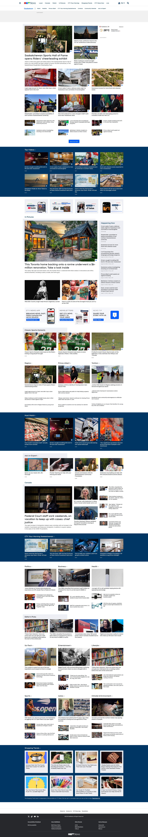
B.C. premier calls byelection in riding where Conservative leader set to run (85, 502)
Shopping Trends (87, 3)
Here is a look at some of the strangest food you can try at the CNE (79, 302)
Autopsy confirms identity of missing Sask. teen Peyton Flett (72, 385)
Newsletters (85, 811)
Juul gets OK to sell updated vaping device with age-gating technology (106, 589)
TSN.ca (77, 828)
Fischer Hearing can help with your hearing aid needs (60, 473)
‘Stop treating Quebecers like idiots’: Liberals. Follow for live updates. (116, 498)
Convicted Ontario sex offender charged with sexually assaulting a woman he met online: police (115, 524)
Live (107, 3)
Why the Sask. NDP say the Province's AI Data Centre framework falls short (61, 189)
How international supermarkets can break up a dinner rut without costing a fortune (113, 676)
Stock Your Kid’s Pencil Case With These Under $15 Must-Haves (61, 790)
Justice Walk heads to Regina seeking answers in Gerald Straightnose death (107, 385)
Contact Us (69, 811)
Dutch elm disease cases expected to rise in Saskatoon (111, 167)
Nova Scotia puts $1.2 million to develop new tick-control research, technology (45, 675)
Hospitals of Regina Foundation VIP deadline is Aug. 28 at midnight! (111, 554)
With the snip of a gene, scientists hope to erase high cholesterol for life (112, 605)
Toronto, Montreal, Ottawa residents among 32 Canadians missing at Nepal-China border (85, 523)
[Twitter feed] (29, 816)
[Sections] (20, 3)
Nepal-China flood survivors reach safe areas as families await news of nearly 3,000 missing (113, 734)
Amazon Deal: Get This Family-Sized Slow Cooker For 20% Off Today (35, 766)
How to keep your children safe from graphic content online (86, 554)
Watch (54, 3)
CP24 (76, 825)
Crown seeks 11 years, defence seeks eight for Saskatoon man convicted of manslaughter (72, 88)
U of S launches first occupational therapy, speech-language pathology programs (80, 122)
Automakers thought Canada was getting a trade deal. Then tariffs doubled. (79, 727)
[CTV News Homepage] (30, 3)
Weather (44, 8)
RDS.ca (100, 828)
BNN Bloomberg (79, 826)
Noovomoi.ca (102, 826)
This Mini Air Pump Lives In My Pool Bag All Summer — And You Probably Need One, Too (61, 766)
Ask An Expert (102, 8)
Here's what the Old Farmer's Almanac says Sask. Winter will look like (86, 190)
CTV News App (77, 811)
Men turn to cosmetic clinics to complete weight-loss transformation (111, 596)
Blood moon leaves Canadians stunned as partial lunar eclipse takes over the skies (45, 684)
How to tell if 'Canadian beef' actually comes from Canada (36, 443)
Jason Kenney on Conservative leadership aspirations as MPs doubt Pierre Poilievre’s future (40, 589)
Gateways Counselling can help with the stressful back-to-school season (111, 473)
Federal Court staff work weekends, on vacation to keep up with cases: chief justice (48, 519)
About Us (62, 811)
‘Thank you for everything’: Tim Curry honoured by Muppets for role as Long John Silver (79, 677)
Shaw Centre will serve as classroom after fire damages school (111, 189)
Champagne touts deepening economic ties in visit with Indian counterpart (45, 596)
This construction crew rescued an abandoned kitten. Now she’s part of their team (113, 685)
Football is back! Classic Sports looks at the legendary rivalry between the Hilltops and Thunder (105, 353)
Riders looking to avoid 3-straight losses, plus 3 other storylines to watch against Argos (86, 62)
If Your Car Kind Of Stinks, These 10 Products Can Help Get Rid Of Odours (111, 791)
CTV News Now (99, 3)
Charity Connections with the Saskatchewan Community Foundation (83, 474)
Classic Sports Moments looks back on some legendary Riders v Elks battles (72, 352)
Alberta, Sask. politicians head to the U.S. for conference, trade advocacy (85, 41)
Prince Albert (52, 8)
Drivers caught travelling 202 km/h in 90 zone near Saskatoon (36, 167)
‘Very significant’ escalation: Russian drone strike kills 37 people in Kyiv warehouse (111, 444)
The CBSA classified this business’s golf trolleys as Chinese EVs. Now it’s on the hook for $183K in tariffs (116, 489)
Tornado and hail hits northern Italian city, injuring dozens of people (107, 718)
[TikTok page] (32, 816)
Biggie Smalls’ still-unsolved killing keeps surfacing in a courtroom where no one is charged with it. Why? (73, 669)
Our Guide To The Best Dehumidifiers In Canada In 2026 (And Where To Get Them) (86, 791)
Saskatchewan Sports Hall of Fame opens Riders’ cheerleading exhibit (40, 385)
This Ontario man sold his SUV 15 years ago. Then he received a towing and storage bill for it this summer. (73, 719)
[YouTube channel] (35, 816)
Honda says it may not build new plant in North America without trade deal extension (80, 736)
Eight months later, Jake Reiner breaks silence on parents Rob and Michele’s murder (79, 686)
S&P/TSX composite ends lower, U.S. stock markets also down (80, 606)
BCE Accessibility (32, 825)
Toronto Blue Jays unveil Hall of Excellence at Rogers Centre (45, 725)
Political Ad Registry (56, 828)
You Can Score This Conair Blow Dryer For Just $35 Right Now (36, 790)
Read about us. (96, 798)
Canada (47, 3)
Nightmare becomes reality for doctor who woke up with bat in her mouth (111, 634)
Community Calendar (90, 8)
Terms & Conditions (56, 826)
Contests (80, 8)
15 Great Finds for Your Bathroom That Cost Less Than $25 (86, 765)
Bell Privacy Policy (56, 825)
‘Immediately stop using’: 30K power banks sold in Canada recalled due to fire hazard (86, 635)
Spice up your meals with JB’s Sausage (34, 473)
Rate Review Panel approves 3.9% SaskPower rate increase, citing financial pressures (45, 122)
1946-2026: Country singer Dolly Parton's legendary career (42, 301)
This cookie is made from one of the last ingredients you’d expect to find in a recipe (38, 668)
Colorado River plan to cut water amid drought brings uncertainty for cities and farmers (113, 725)
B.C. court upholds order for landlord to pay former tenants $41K (116, 515)
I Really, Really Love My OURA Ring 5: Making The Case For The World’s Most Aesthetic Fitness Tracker (111, 767)
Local (40, 3)
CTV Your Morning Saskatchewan (67, 8)
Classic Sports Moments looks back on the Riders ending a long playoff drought (40, 352)
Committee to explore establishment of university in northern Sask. (86, 167)
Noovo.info (101, 825)
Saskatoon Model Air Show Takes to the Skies (36, 189)
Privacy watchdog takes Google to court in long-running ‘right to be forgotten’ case (45, 605)
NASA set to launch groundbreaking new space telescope (86, 443)
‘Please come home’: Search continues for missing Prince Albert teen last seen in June (74, 398)
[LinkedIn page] (38, 816)
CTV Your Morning (73, 3)
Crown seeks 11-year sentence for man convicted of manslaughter (61, 167)
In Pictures (62, 3)
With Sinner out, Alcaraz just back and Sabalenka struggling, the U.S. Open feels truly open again (40, 718)
